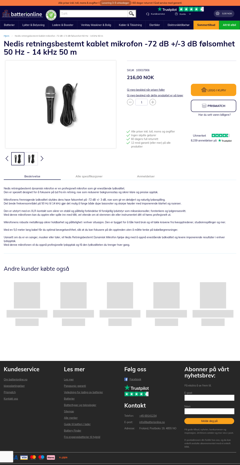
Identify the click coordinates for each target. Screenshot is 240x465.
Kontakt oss (11, 398)
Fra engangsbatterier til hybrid (82, 437)
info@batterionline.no (152, 422)
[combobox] (97, 14)
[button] (190, 14)
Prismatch (10, 392)
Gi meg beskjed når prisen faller (146, 89)
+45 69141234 (148, 415)
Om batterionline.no (15, 379)
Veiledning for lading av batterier (83, 392)
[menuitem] (9, 25)
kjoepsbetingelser (14, 386)
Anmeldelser (146, 176)
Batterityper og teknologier (80, 405)
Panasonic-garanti (75, 386)
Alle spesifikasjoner (89, 176)
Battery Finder (72, 430)
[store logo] (22, 13)
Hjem (7, 35)
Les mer (69, 379)
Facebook (135, 379)
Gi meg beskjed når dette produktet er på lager (155, 95)
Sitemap (69, 411)
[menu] (120, 25)
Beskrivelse (32, 176)
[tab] (32, 176)
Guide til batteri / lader (77, 424)
